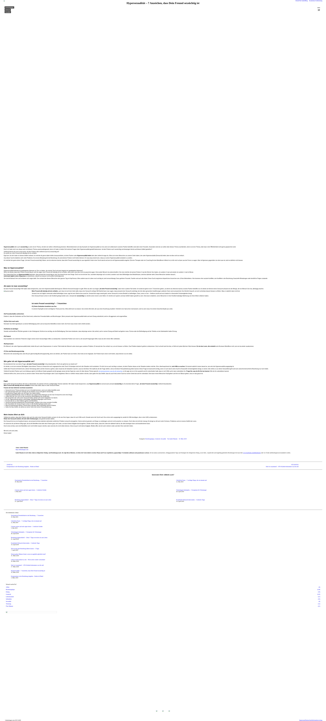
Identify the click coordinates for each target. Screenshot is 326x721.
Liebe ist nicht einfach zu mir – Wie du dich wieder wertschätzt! (28, 559)
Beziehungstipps (9, 7)
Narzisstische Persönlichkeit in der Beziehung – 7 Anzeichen (31, 480)
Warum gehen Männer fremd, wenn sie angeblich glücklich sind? (28, 554)
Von (172, 439)
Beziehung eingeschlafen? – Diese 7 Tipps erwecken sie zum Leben (33, 500)
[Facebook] (156, 713)
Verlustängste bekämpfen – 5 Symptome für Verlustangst (191, 490)
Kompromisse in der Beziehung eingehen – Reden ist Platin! (27, 576)
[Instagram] (163, 713)
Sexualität (7, 12)
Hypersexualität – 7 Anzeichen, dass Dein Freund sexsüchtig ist (28, 570)
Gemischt (7, 9)
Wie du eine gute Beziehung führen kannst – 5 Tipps (25, 548)
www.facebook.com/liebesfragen (252, 453)
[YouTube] (169, 713)
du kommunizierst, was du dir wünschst (110, 371)
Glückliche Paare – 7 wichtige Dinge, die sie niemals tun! (191, 480)
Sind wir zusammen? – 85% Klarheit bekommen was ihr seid (27, 565)
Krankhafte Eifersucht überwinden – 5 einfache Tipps (190, 500)
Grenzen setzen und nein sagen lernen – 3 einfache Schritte (30, 490)
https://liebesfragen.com (22, 449)
